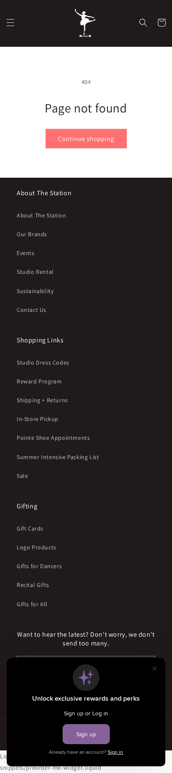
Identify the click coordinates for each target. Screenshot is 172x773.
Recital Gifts (33, 585)
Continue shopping (86, 139)
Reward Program (39, 381)
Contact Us (31, 310)
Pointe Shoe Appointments (53, 437)
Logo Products (36, 547)
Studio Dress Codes (43, 362)
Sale (22, 476)
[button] (10, 22)
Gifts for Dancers (39, 566)
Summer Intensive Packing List (58, 457)
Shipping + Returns (42, 400)
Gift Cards (30, 528)
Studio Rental (35, 272)
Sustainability (35, 291)
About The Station (41, 215)
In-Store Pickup (37, 419)
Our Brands (32, 234)
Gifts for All (32, 604)
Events (26, 253)
